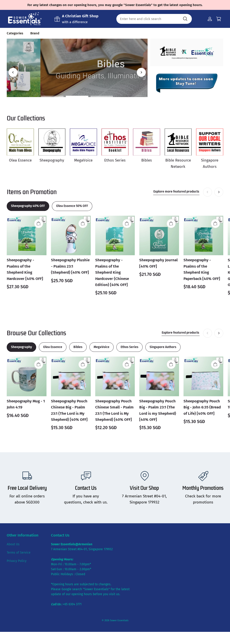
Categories (15, 33)
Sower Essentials (119, 620)
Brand (34, 33)
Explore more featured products (176, 191)
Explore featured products (180, 333)
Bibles (77, 53)
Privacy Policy (17, 561)
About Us (13, 544)
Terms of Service (19, 552)
